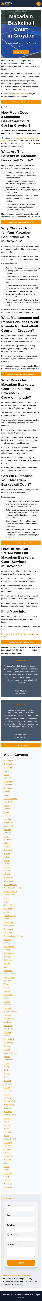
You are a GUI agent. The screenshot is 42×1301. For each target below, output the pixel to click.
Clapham (7, 816)
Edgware (7, 1149)
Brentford (7, 981)
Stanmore (7, 1159)
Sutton (3, 637)
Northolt (7, 1125)
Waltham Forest (10, 1115)
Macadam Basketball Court (18, 94)
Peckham (7, 829)
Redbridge (8, 1098)
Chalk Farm (8, 994)
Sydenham (8, 785)
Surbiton (7, 871)
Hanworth (7, 1032)
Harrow (6, 1128)
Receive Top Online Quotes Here (21, 543)
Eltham (6, 867)
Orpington (7, 864)
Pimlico (7, 847)
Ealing (6, 1067)
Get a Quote (19, 52)
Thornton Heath (17, 634)
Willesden (8, 1036)
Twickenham (9, 953)
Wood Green (9, 1091)
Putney (6, 836)
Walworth (7, 843)
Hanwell (7, 1049)
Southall (7, 1087)
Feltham (7, 1056)
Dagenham (8, 1118)
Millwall (7, 874)
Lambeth (7, 809)
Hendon (7, 1094)
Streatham (8, 788)
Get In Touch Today (21, 102)
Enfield (6, 1170)
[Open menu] (38, 4)
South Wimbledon (11, 798)
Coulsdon (7, 778)
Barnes (6, 898)
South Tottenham (10, 1053)
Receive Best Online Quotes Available (21, 374)
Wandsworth (8, 822)
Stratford (7, 1001)
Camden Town (9, 974)
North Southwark (10, 884)
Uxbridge (7, 1180)
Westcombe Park (10, 891)
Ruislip (6, 1177)
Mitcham (36, 634)
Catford (6, 805)
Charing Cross (9, 895)
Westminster (8, 877)
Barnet (6, 1163)
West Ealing (8, 1043)
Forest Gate (8, 1029)
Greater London (10, 915)
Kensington (8, 908)
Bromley (7, 957)
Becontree (8, 1108)
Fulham (7, 853)
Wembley (7, 1080)
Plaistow (7, 988)
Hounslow (8, 1015)
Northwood (8, 1187)
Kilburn (6, 998)
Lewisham (8, 819)
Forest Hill (8, 802)
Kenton (6, 1135)
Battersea (7, 833)
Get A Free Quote (21, 745)
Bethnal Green (9, 946)
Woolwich (7, 939)
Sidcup (6, 912)
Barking (7, 1046)
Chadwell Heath (10, 1139)
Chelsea (7, 860)
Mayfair (6, 902)
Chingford (7, 1146)
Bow (5, 967)
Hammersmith (9, 922)
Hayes (6, 1122)
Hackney (7, 991)
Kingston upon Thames (13, 888)
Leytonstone (8, 1060)
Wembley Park (9, 1101)
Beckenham (8, 781)
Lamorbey (8, 919)
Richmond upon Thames (13, 936)
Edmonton (8, 1142)
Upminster (8, 1173)
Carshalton (28, 634)
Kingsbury (8, 1111)
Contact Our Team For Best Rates (21, 222)
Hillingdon (8, 1132)
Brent (6, 1077)
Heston (6, 1063)
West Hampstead (10, 1012)
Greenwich (8, 850)
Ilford (6, 1070)
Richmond (8, 932)
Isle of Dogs (8, 881)
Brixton (6, 812)
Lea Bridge (8, 1022)
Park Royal (8, 1025)
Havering (7, 1184)
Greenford (8, 1084)
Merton (6, 795)
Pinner (6, 1166)
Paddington (8, 929)
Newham (7, 1005)
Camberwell (8, 826)
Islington (7, 963)
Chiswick (7, 943)
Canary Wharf (9, 905)
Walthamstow (9, 1104)
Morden (7, 792)
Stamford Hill (9, 1039)
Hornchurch (8, 1156)
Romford (7, 1153)
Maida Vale (8, 970)
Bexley (6, 984)
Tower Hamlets (9, 926)
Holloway (7, 1008)
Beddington (5, 634)
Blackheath (8, 840)
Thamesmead (9, 1018)
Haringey (7, 1073)
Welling (7, 950)
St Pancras (8, 960)
